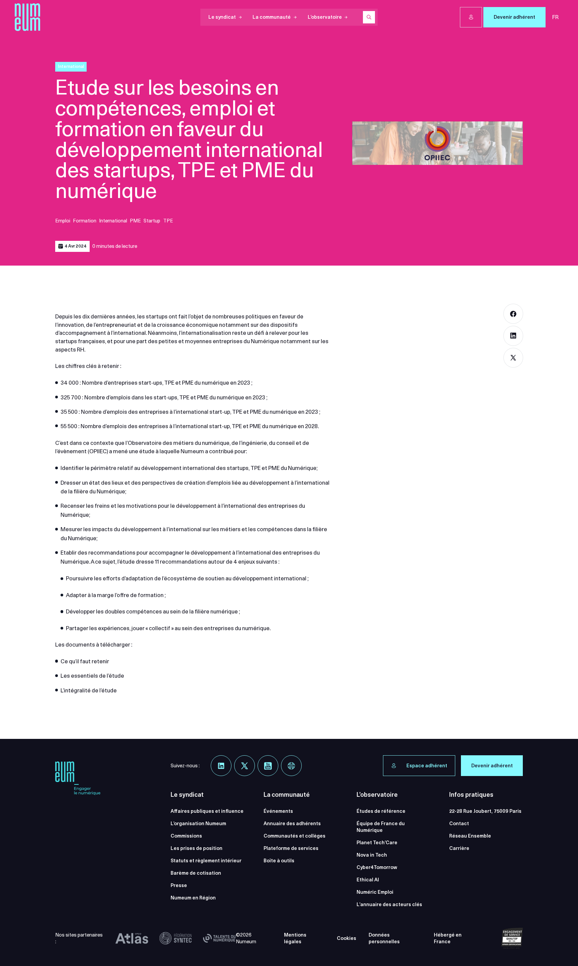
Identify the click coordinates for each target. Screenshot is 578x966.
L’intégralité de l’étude (89, 690)
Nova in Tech (372, 855)
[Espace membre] (471, 17)
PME (135, 221)
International (113, 221)
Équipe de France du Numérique (381, 827)
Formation (84, 221)
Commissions (186, 836)
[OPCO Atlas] (131, 938)
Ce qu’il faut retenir (85, 661)
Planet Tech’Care (377, 843)
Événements (278, 811)
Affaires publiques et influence (207, 811)
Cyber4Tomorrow (377, 867)
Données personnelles (384, 938)
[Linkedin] (221, 765)
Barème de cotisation (196, 873)
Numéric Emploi (375, 892)
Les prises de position (196, 848)
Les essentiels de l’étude (92, 675)
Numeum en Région (193, 898)
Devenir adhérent (514, 17)
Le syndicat (222, 17)
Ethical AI (368, 880)
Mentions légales (295, 938)
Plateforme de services (291, 848)
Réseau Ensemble (470, 836)
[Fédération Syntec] (175, 938)
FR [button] (555, 17)
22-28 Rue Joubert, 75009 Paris (485, 811)
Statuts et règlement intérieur (206, 861)
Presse (179, 885)
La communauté (272, 17)
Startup (151, 221)
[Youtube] (268, 765)
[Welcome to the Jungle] (291, 765)
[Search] (369, 17)
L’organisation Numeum (198, 823)
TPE (168, 221)
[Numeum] (27, 17)
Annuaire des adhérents (292, 823)
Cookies (346, 938)
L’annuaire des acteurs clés (389, 904)
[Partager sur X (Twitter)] (513, 358)
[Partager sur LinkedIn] (513, 336)
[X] (244, 765)
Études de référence (381, 811)
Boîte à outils (279, 861)
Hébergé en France (448, 938)
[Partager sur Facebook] (513, 313)
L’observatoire (325, 17)
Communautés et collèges (294, 836)
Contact (459, 823)
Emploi (62, 221)
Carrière (459, 848)
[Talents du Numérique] (219, 938)
